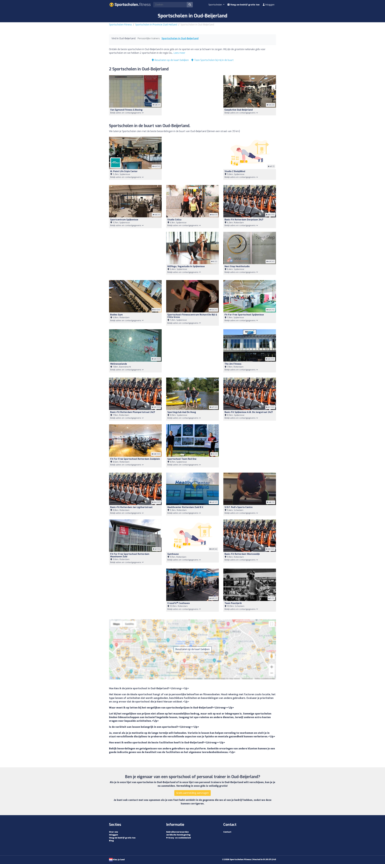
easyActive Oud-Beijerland (239, 109)
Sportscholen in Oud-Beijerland (180, 38)
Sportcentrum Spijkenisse (124, 219)
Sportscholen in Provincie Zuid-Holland (156, 24)
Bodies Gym (116, 314)
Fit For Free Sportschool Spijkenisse (244, 314)
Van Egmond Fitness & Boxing (126, 109)
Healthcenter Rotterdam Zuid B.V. (185, 507)
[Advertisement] (192, 97)
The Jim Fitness (233, 364)
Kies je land (119, 859)
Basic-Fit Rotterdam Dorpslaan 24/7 (244, 219)
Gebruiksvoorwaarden (177, 832)
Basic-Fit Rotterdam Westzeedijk (242, 554)
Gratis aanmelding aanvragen (192, 793)
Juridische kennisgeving (178, 834)
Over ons (113, 832)
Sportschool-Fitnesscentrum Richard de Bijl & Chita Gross (192, 316)
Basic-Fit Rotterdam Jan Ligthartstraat (131, 507)
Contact (227, 832)
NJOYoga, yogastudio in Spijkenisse (186, 266)
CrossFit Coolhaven (178, 603)
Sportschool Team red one (181, 459)
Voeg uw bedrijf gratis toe (245, 4)
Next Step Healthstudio (237, 266)
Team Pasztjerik (233, 603)
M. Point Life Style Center (124, 171)
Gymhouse (173, 554)
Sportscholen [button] (215, 4)
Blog (111, 840)
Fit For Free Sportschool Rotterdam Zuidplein (135, 459)
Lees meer (179, 52)
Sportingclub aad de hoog (181, 412)
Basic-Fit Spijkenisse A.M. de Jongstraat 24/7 (249, 412)
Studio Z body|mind (235, 171)
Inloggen (269, 4)
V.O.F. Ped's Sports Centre (239, 507)
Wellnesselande (118, 364)
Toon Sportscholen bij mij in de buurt (214, 60)
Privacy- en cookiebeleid (178, 837)
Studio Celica (174, 219)
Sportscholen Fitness (120, 24)
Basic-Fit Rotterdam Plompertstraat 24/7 (132, 412)
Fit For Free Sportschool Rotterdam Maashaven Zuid (129, 555)
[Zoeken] (190, 4)
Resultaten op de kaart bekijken (171, 60)
